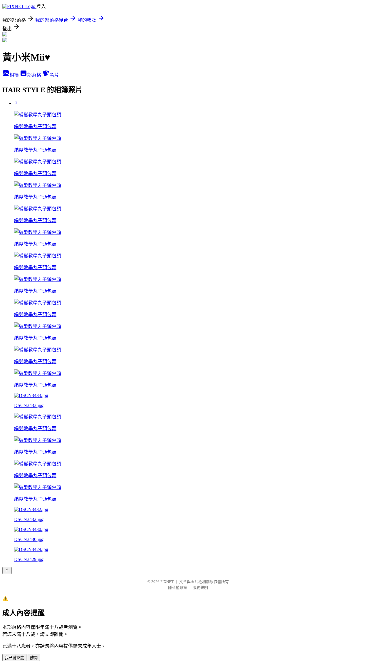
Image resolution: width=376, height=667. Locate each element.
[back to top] (7, 570)
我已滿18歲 (14, 658)
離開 (34, 658)
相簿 (14, 75)
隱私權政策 (177, 587)
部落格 (34, 75)
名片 (54, 75)
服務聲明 (200, 587)
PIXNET (167, 581)
